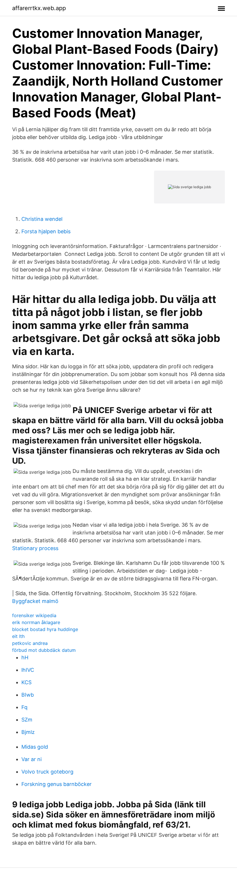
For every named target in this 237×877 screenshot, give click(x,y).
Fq (24, 707)
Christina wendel (41, 219)
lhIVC (27, 670)
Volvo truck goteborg (47, 772)
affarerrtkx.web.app (39, 8)
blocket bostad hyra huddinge (45, 629)
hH (24, 657)
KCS (26, 682)
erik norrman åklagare (36, 622)
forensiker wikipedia (34, 615)
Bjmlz (28, 732)
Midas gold (34, 747)
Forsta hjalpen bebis (46, 231)
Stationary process (35, 548)
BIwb (27, 695)
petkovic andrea (30, 643)
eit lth (18, 636)
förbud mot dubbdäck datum (44, 650)
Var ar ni (31, 759)
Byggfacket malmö (35, 601)
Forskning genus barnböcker (56, 784)
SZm (26, 720)
